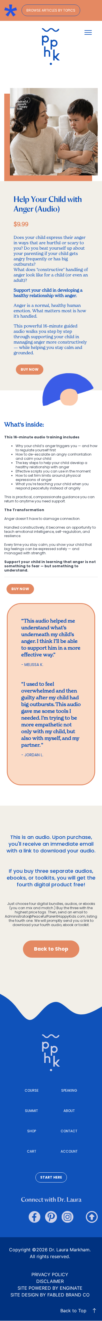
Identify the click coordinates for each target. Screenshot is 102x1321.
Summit (31, 1110)
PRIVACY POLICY (49, 1274)
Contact (69, 1131)
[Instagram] (67, 1217)
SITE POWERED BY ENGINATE (50, 1288)
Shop (31, 1131)
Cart (31, 1151)
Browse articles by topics (50, 10)
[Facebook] (35, 1217)
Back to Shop (51, 949)
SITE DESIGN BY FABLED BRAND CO (50, 1295)
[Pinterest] (51, 1217)
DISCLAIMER (50, 1281)
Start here (51, 1177)
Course (32, 1090)
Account (69, 1151)
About (69, 1110)
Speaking (69, 1090)
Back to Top (73, 1310)
